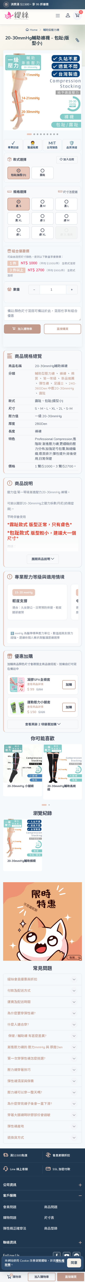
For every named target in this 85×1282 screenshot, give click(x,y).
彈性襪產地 (15, 1126)
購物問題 (9, 1218)
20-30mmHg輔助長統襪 (61, 788)
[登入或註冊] (67, 15)
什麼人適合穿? (18, 1024)
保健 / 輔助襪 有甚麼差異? (26, 1036)
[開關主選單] (58, 15)
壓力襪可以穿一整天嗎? (24, 1092)
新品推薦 (67, 378)
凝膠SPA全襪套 (38, 679)
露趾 (42, 393)
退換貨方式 (15, 1137)
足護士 (59, 383)
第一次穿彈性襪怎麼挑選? (26, 1058)
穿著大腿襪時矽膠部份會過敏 (28, 1115)
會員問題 (9, 1207)
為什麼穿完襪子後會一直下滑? (29, 1104)
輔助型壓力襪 (51, 30)
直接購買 (62, 329)
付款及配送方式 (19, 990)
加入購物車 (25, 329)
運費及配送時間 (19, 1002)
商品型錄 (50, 1228)
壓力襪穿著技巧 (19, 1070)
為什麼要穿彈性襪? (21, 1013)
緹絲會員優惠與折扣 (22, 979)
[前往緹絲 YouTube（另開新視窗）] (66, 1255)
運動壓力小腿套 (38, 702)
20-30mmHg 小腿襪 (20, 786)
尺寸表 (49, 1218)
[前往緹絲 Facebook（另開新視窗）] (56, 1255)
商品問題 (50, 1207)
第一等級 (49, 378)
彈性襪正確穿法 (14, 1228)
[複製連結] (77, 40)
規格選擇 (19, 192)
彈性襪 (44, 383)
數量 (16, 289)
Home (33, 30)
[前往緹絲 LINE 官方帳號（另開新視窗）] (76, 1255)
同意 (74, 1263)
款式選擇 (19, 159)
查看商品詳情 (35, 684)
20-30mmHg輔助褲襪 (21, 861)
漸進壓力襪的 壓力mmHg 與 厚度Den (35, 1047)
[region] (42, 603)
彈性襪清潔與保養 (20, 1081)
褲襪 (63, 373)
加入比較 (68, 159)
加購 (69, 685)
